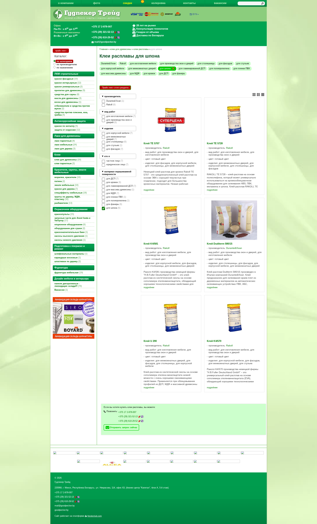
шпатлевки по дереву (67, 261)
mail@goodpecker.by (65, 505)
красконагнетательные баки (70, 232)
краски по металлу (65, 126)
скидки (127, 3)
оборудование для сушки (69, 228)
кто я (107, 156)
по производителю (67, 64)
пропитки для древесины (69, 90)
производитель (112, 96)
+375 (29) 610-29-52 (103, 37)
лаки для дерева (64, 148)
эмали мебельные (66, 185)
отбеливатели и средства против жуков (72, 107)
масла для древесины (67, 98)
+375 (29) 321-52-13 (103, 32)
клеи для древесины (67, 159)
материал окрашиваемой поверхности (116, 172)
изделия (108, 128)
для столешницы (206, 63)
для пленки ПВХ (241, 68)
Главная (104, 49)
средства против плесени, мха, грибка (71, 113)
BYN (195, 14)
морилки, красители (67, 177)
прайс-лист (60, 50)
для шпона (165, 68)
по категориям (64, 61)
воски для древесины (67, 102)
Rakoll (123, 63)
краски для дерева (65, 189)
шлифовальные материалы (70, 254)
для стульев (242, 63)
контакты (189, 3)
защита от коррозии (66, 130)
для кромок (149, 73)
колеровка (158, 3)
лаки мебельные (65, 144)
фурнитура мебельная (68, 272)
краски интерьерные (67, 83)
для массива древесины (113, 73)
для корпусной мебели (112, 68)
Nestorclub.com (95, 516)
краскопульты (63, 214)
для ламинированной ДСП (192, 68)
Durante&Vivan (108, 63)
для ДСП (163, 73)
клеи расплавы (141, 49)
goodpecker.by (62, 510)
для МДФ (134, 73)
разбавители (63, 203)
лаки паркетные (64, 141)
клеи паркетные (64, 163)
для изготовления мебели (143, 63)
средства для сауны (66, 94)
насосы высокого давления (70, 236)
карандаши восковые (67, 257)
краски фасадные (65, 79)
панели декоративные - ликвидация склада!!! (67, 284)
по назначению (65, 67)
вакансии (220, 3)
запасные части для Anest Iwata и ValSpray (72, 219)
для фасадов (225, 63)
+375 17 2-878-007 (102, 26)
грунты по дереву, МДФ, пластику (67, 197)
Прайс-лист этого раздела (115, 87)
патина (59, 181)
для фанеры (178, 73)
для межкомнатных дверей (142, 68)
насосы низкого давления (69, 240)
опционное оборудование (69, 224)
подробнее (149, 190)
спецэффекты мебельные (70, 192)
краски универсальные (68, 86)
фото (96, 3)
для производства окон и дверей (176, 63)
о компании (66, 3)
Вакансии (60, 290)
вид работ (109, 111)
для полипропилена (219, 68)
